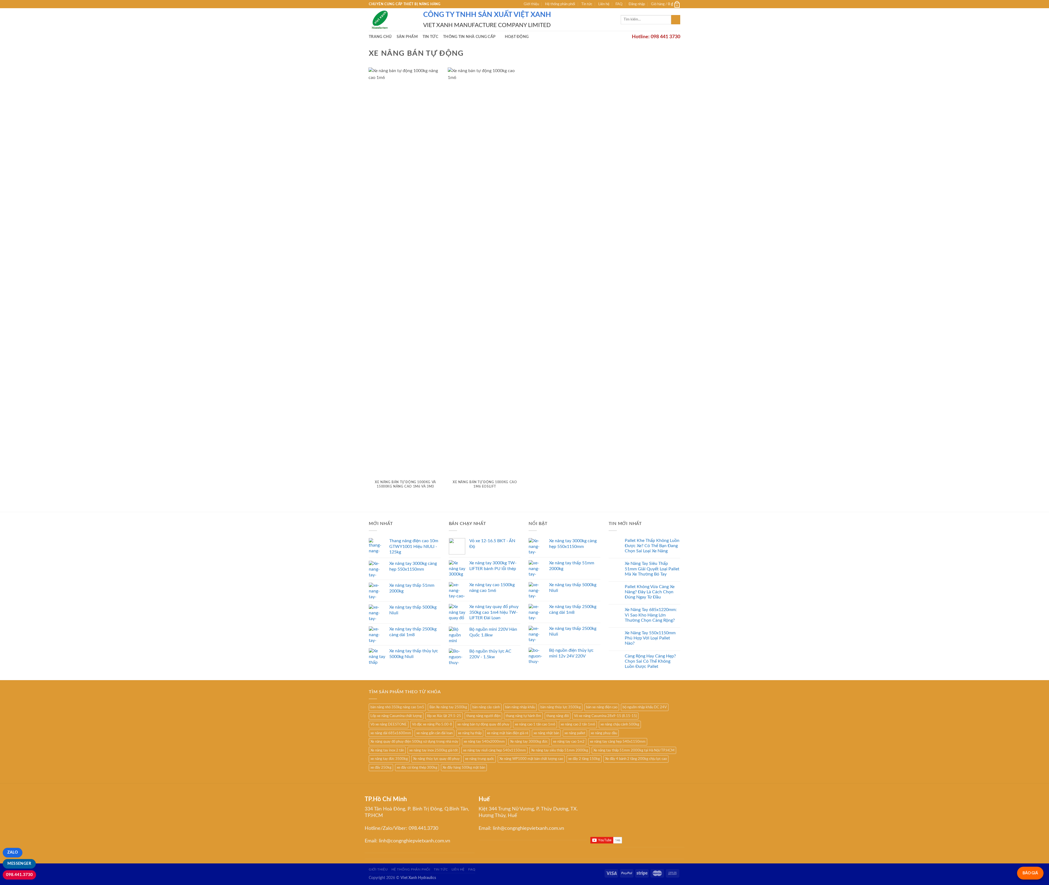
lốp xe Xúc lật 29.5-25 (444, 716)
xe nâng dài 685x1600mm (390, 733)
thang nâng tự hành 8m (523, 716)
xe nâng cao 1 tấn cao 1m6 (535, 724)
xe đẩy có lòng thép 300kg (417, 767)
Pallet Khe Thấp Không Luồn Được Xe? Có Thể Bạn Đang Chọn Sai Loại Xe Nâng (652, 545)
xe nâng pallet (574, 733)
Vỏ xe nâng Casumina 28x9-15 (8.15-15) (605, 716)
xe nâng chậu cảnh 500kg (619, 724)
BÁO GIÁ (1030, 873)
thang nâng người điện (483, 716)
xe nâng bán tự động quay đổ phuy (483, 724)
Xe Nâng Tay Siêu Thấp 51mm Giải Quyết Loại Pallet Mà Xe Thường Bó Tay (652, 568)
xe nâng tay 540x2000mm (484, 741)
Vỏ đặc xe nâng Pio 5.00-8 (432, 724)
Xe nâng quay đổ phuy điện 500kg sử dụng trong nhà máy (414, 741)
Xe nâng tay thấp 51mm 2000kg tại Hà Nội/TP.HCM (633, 750)
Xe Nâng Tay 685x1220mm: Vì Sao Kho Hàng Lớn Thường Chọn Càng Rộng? (651, 614)
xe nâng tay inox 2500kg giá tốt (433, 750)
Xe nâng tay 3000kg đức (529, 741)
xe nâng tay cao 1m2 (569, 741)
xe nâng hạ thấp (470, 733)
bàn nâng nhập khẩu (520, 707)
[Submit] (675, 19)
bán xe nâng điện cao (601, 707)
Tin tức (586, 4)
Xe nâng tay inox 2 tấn (387, 750)
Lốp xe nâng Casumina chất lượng (396, 716)
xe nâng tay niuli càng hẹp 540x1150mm (494, 750)
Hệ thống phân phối (560, 4)
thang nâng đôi (557, 716)
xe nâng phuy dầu (604, 733)
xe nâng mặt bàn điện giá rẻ (507, 733)
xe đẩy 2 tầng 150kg (584, 758)
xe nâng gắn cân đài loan (434, 733)
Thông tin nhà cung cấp (469, 37)
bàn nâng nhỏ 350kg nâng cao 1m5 (397, 707)
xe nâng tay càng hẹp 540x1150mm (618, 741)
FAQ (618, 4)
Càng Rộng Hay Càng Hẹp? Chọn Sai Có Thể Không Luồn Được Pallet (650, 661)
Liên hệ (603, 4)
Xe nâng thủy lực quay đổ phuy (436, 758)
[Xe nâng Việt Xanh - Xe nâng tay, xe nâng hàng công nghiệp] (392, 19)
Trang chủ (380, 37)
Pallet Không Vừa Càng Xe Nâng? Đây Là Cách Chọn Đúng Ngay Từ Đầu (649, 592)
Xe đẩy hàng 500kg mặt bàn (464, 767)
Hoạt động (517, 37)
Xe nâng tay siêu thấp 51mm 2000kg (559, 750)
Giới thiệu (531, 4)
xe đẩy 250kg (380, 767)
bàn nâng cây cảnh (486, 707)
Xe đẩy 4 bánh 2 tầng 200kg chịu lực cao (636, 758)
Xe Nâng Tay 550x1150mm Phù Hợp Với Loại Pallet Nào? (650, 638)
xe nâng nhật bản (546, 733)
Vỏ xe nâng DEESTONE (388, 724)
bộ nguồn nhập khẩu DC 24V (645, 707)
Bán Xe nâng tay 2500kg (448, 707)
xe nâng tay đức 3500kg (389, 758)
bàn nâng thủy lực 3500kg (560, 707)
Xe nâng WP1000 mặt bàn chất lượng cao (531, 758)
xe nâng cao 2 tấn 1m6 (578, 724)
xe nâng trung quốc (479, 758)
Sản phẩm (407, 37)
